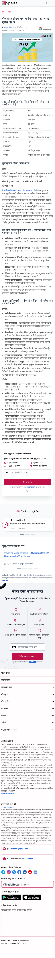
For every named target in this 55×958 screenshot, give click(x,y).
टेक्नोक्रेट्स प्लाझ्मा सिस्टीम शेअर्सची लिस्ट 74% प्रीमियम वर (27, 523)
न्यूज (9, 12)
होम (3, 12)
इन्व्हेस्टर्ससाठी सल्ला (8, 807)
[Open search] (46, 3)
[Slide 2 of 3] (27, 534)
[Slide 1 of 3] (22, 534)
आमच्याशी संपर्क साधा (7, 793)
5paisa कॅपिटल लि (9, 27)
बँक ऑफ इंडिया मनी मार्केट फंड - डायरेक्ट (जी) (19, 190)
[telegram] (3, 872)
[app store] (31, 897)
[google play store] (11, 897)
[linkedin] (25, 872)
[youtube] (30, 872)
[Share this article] (26, 27)
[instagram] (9, 872)
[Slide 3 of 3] (33, 534)
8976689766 (27, 858)
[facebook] (19, 872)
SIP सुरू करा (27, 482)
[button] (16, 12)
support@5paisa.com (19, 848)
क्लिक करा (5, 580)
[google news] (35, 872)
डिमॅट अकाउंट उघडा (27, 656)
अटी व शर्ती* (31, 487)
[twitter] (14, 872)
